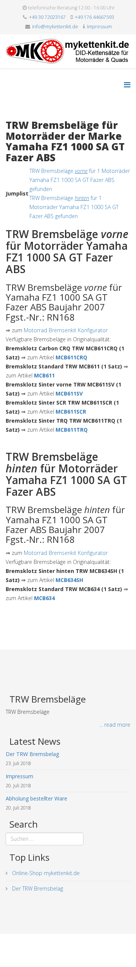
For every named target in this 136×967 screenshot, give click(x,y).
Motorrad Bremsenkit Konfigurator (66, 330)
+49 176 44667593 (94, 17)
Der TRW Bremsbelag (37, 888)
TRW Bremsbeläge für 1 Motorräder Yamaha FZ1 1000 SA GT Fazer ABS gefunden (79, 179)
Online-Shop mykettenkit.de (45, 873)
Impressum (99, 26)
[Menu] (127, 84)
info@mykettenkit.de (55, 26)
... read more (114, 724)
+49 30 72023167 (47, 17)
